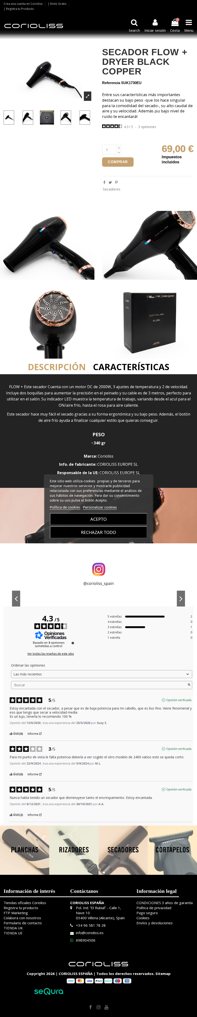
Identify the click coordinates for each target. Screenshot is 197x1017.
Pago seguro (147, 912)
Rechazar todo (98, 532)
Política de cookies (65, 507)
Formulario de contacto (23, 922)
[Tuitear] (110, 182)
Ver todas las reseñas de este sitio (50, 654)
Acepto (98, 519)
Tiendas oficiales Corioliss (25, 902)
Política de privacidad (153, 907)
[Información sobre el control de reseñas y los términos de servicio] (73, 643)
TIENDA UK (13, 927)
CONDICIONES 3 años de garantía (164, 902)
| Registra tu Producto (19, 9)
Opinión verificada (178, 700)
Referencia (111, 83)
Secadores (111, 189)
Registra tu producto (21, 907)
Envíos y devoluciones (154, 922)
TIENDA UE (13, 933)
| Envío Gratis (57, 4)
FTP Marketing (16, 912)
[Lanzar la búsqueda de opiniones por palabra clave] (189, 685)
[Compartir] (104, 182)
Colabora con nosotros (22, 917)
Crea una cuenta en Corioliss (23, 4)
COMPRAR (118, 162)
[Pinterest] (116, 182)
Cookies (142, 917)
